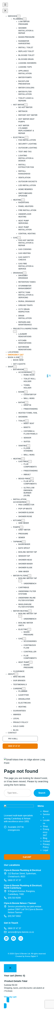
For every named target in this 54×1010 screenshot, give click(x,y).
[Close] (10, 968)
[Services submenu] (18, 16)
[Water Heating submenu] (30, 611)
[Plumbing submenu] (24, 19)
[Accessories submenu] (33, 372)
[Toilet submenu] (27, 420)
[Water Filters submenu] (29, 575)
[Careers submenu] (23, 688)
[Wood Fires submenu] (32, 478)
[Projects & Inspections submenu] (15, 331)
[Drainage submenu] (24, 273)
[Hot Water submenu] (26, 104)
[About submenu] (16, 674)
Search (41, 793)
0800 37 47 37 (14, 746)
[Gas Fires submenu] (30, 461)
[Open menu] (5, 5)
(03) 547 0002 (14, 916)
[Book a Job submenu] (21, 357)
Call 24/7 (27, 857)
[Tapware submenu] (24, 541)
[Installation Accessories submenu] (28, 502)
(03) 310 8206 (14, 898)
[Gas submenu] (19, 237)
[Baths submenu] (26, 402)
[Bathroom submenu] (25, 369)
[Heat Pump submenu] (31, 662)
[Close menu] (5, 11)
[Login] (49, 375)
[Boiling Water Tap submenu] (20, 581)
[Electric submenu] (29, 629)
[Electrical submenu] (26, 137)
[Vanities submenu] (28, 445)
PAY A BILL (13, 739)
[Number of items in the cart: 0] (47, 376)
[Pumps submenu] (21, 527)
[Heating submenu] (23, 199)
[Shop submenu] (15, 366)
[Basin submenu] (26, 392)
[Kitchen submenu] (23, 520)
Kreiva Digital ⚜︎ (31, 956)
